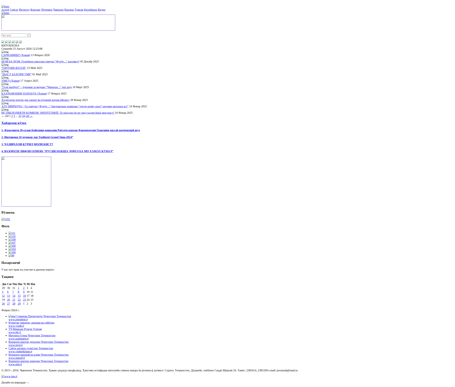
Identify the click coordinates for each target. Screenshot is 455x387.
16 (24, 295)
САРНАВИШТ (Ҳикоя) (15, 55)
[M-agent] (17, 42)
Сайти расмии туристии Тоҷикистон (31, 350)
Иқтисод (24, 9)
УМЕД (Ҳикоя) (10, 80)
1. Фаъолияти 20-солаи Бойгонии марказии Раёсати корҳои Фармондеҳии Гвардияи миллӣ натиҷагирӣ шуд (70, 130)
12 (3, 295)
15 (19, 295)
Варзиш (69, 9)
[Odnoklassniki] (13, 42)
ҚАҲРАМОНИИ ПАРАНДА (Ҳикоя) (24, 93)
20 (8, 299)
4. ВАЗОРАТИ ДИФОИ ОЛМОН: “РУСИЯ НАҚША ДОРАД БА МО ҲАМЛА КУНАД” (57, 151)
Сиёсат (14, 9)
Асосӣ (5, 9)
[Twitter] (6, 42)
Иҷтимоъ (46, 9)
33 (19, 115)
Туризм (78, 9)
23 (24, 299)
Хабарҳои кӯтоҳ (13, 123)
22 (19, 299)
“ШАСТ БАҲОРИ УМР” (16, 74)
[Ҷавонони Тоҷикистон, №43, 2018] (5, 219)
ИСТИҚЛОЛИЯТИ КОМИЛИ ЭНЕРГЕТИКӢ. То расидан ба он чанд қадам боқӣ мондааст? (58, 112)
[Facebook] (2, 42)
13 (8, 295)
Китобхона (90, 9)
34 (23, 115)
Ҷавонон (58, 9)
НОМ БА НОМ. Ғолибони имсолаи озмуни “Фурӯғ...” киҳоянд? (40, 61)
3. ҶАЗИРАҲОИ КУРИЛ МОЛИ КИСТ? (27, 144)
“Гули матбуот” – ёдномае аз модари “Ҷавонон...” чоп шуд (36, 87)
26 (3, 303)
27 (8, 303)
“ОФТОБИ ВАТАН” (13, 67)
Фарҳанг (35, 9)
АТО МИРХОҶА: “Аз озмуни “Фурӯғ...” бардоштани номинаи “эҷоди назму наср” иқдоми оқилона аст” (65, 106)
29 (19, 303)
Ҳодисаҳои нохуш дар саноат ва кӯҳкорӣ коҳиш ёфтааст (35, 99)
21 (13, 299)
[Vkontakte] (10, 42)
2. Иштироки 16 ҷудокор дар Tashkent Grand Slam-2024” (37, 137)
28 (13, 303)
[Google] (20, 42)
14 (13, 295)
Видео (101, 9)
